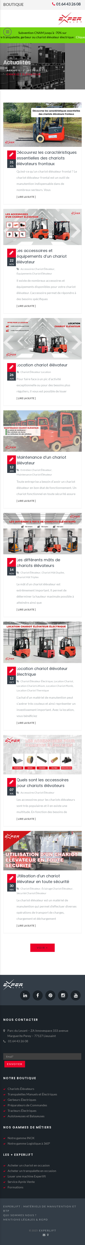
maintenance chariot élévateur (34, 474)
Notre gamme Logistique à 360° (29, 1143)
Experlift (47, 1230)
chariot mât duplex (53, 572)
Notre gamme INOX (21, 1138)
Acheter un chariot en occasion (29, 1165)
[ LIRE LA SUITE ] (26, 196)
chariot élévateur (30, 572)
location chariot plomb (59, 685)
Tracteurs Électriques (22, 1110)
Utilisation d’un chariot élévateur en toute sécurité (43, 878)
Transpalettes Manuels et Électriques (32, 1094)
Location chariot (63, 681)
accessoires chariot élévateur (37, 269)
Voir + (42, 947)
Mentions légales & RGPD (25, 1219)
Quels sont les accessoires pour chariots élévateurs (43, 782)
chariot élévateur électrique (36, 681)
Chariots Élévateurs (21, 1089)
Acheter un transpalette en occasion (32, 1171)
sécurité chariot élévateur (31, 893)
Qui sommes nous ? (20, 1215)
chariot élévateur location (35, 372)
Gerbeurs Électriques (22, 1100)
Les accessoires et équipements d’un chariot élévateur (42, 256)
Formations (15, 1187)
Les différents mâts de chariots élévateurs (38, 562)
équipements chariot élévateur (34, 273)
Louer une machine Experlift (27, 1176)
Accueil (14, 70)
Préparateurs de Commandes (27, 1105)
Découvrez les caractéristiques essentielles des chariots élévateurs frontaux (47, 158)
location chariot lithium (31, 685)
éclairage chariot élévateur (57, 888)
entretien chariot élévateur (36, 470)
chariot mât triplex (28, 577)
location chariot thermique (33, 690)
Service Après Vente (21, 1182)
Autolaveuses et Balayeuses (26, 1116)
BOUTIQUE (13, 4)
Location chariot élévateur (42, 365)
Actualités (37, 70)
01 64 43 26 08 (68, 4)
